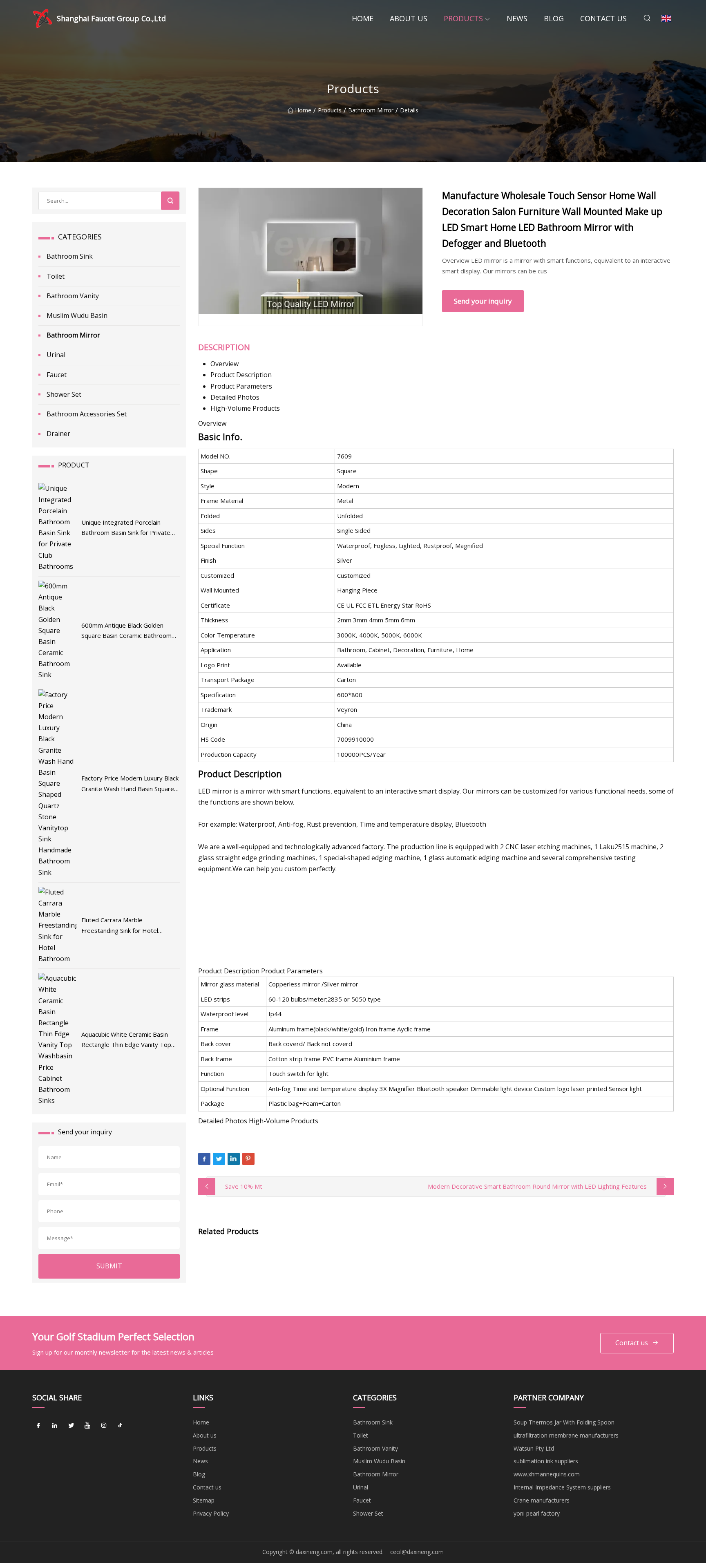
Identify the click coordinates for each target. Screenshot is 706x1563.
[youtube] (87, 1425)
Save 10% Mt (243, 1186)
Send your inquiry (483, 301)
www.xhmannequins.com (547, 1474)
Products (463, 18)
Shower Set (64, 394)
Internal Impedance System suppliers (562, 1487)
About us (408, 18)
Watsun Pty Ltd (534, 1448)
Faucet (57, 374)
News (517, 18)
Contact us (603, 18)
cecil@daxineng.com (417, 1552)
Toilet (56, 276)
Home (362, 18)
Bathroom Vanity (73, 295)
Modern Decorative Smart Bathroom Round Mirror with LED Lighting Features (537, 1186)
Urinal (56, 354)
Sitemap (203, 1500)
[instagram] (104, 1425)
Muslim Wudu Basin (77, 315)
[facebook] (38, 1425)
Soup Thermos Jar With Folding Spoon (564, 1422)
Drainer (58, 433)
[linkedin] (55, 1425)
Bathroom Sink (70, 256)
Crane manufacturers (542, 1500)
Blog (554, 18)
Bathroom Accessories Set (87, 413)
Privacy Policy (211, 1513)
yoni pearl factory (537, 1513)
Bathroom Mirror (370, 110)
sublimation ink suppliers (546, 1461)
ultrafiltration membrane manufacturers (566, 1435)
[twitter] (71, 1425)
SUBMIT (109, 1265)
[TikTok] (120, 1425)
